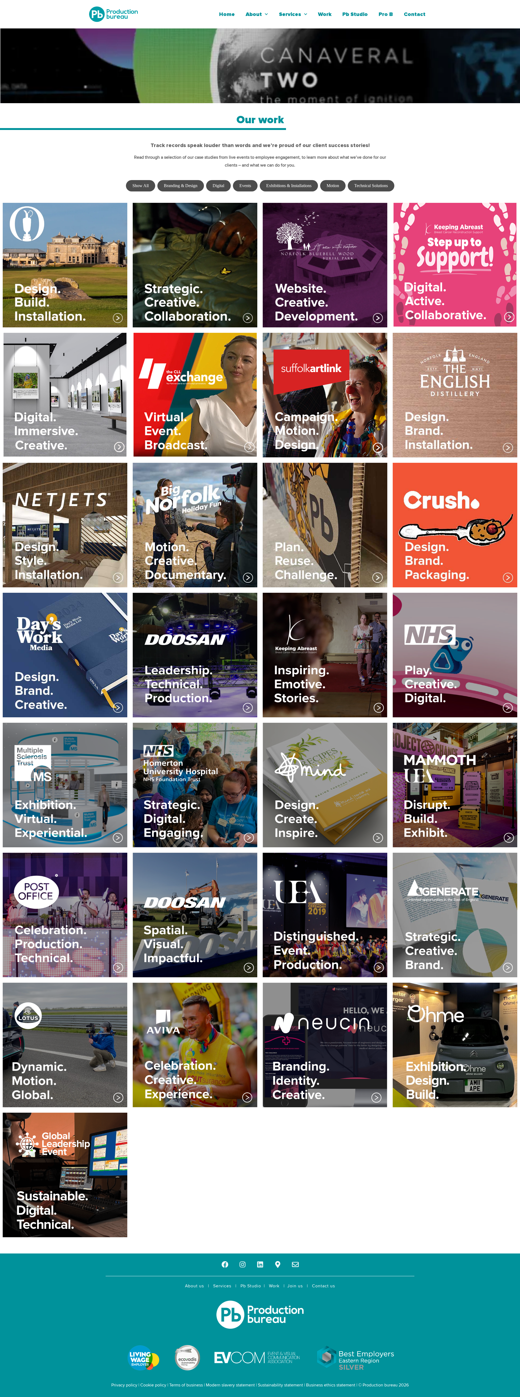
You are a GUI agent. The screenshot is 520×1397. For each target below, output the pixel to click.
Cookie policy (153, 1385)
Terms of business (186, 1385)
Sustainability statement (280, 1385)
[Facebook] (224, 1264)
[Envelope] (295, 1264)
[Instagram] (242, 1264)
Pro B (386, 14)
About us (194, 1286)
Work (325, 14)
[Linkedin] (260, 1264)
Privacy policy (124, 1385)
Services (290, 14)
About (254, 14)
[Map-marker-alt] (277, 1264)
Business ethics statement (330, 1385)
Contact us (323, 1286)
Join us (295, 1286)
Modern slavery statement (230, 1385)
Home (227, 14)
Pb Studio (355, 14)
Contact (414, 14)
